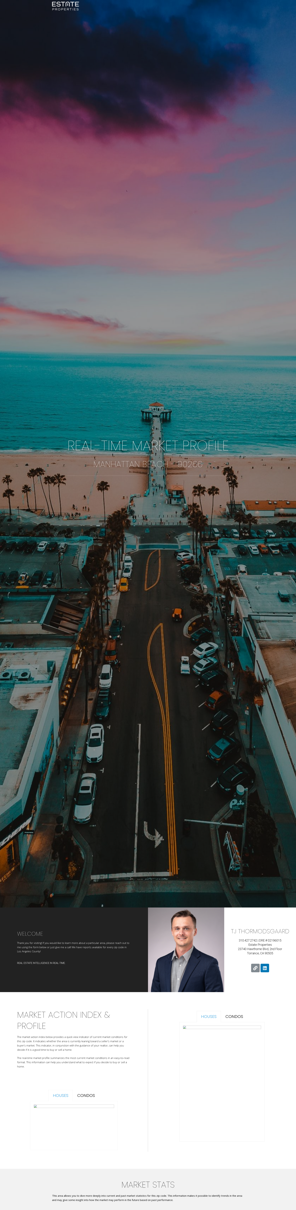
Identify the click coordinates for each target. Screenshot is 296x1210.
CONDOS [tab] (86, 1095)
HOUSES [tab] (60, 1095)
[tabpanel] (74, 1125)
